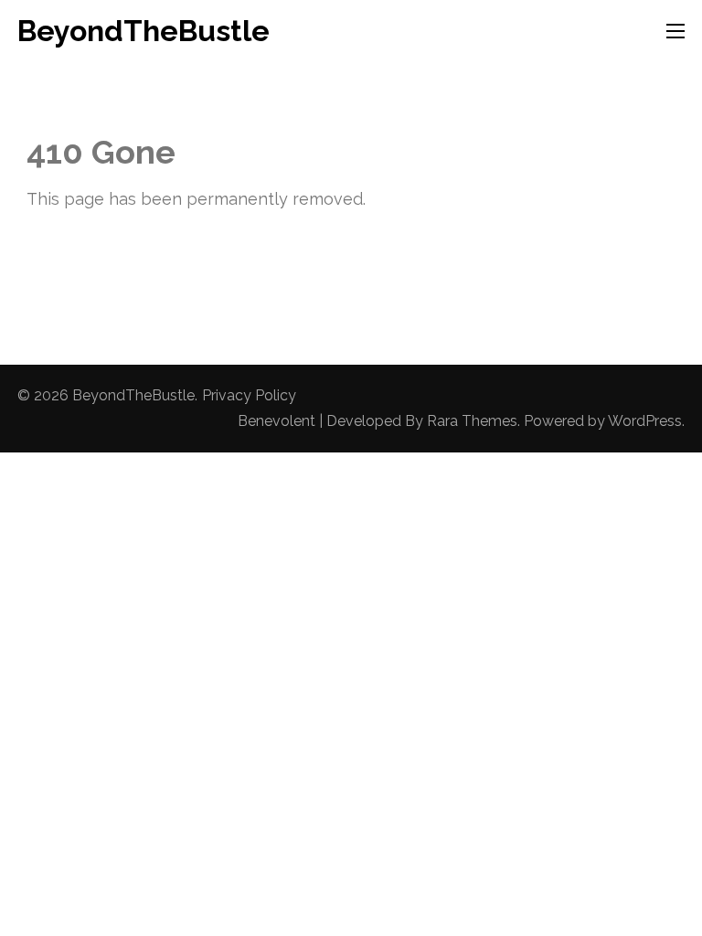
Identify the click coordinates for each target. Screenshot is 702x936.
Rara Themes (472, 421)
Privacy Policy (249, 395)
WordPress (645, 421)
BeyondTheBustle (143, 31)
